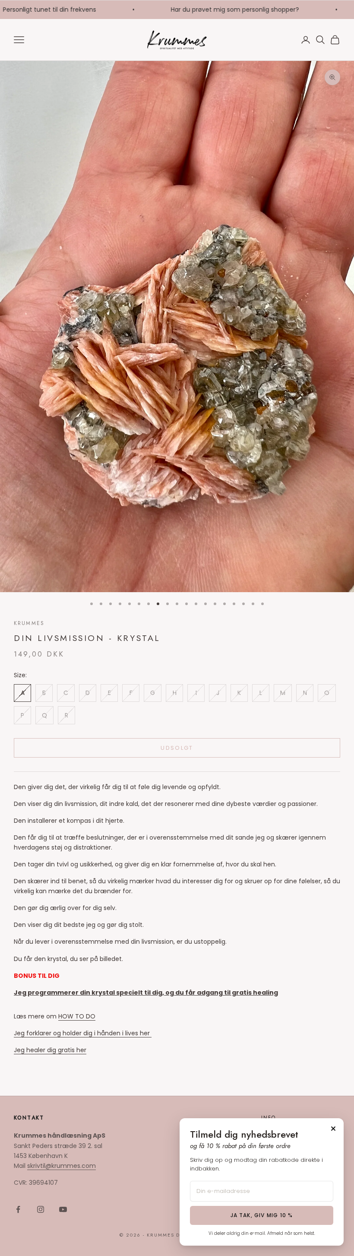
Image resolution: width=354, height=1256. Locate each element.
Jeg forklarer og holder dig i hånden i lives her (83, 1033)
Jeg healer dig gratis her (50, 1050)
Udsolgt (177, 748)
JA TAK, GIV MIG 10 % (262, 1215)
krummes (29, 623)
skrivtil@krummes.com (61, 1165)
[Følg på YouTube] (63, 1209)
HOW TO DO (76, 1016)
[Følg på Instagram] (40, 1209)
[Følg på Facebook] (18, 1209)
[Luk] (333, 1129)
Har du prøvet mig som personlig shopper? (219, 9)
